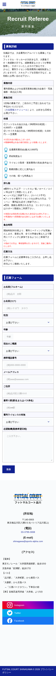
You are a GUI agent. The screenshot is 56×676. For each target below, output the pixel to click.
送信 (8, 469)
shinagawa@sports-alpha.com (28, 541)
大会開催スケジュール (17, 110)
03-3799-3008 (28, 532)
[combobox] (28, 322)
